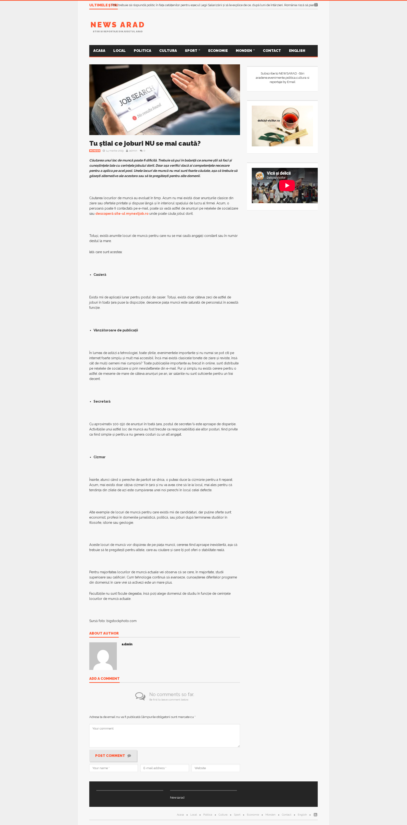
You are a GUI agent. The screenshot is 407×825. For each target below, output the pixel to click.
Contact (272, 51)
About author (104, 633)
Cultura (168, 51)
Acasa (99, 51)
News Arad (117, 24)
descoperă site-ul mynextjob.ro (121, 213)
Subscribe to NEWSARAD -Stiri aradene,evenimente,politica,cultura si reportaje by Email (282, 78)
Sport (191, 51)
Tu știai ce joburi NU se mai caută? (145, 143)
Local (119, 51)
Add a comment (104, 679)
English (297, 51)
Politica (142, 51)
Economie (218, 51)
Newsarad (177, 797)
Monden (244, 51)
